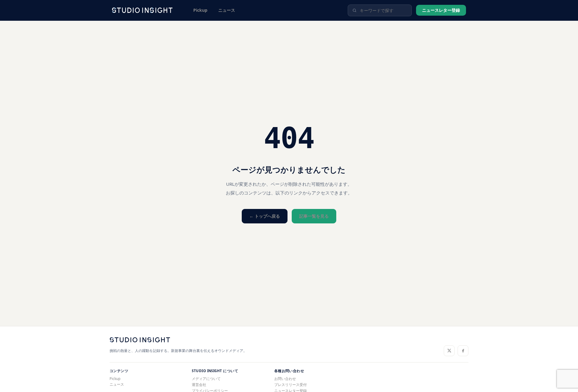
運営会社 (199, 384)
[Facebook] (463, 350)
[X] (449, 350)
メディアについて (206, 378)
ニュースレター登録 (441, 10)
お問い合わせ (285, 378)
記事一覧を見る (314, 216)
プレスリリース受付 (290, 384)
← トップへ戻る (264, 216)
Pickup (200, 10)
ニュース (226, 10)
